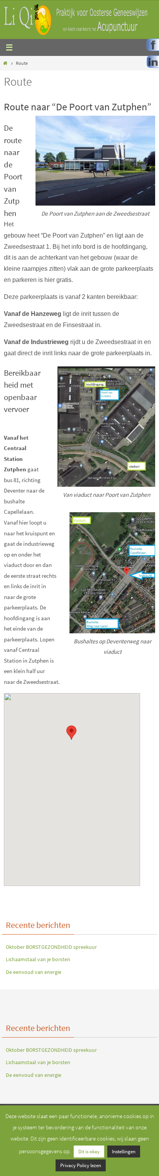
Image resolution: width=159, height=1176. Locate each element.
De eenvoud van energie (33, 971)
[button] (71, 732)
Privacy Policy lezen (80, 1165)
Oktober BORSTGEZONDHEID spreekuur (51, 946)
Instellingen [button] (123, 1151)
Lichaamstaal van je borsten (38, 959)
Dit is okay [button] (89, 1151)
